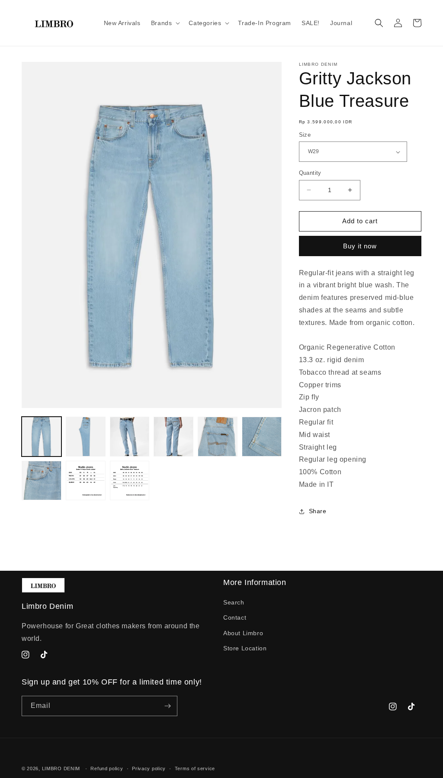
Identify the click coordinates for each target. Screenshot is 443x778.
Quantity (310, 173)
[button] (165, 23)
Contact (234, 617)
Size (305, 135)
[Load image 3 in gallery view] (130, 437)
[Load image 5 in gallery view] (218, 437)
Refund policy (106, 768)
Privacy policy (149, 768)
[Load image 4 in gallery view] (173, 437)
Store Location (244, 648)
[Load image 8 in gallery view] (86, 481)
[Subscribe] (167, 706)
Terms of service (195, 768)
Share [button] (318, 511)
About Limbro (243, 633)
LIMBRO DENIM (61, 768)
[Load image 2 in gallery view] (86, 437)
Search (233, 602)
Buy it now (360, 246)
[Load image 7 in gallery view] (41, 481)
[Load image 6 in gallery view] (262, 437)
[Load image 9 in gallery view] (130, 481)
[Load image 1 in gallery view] (41, 437)
